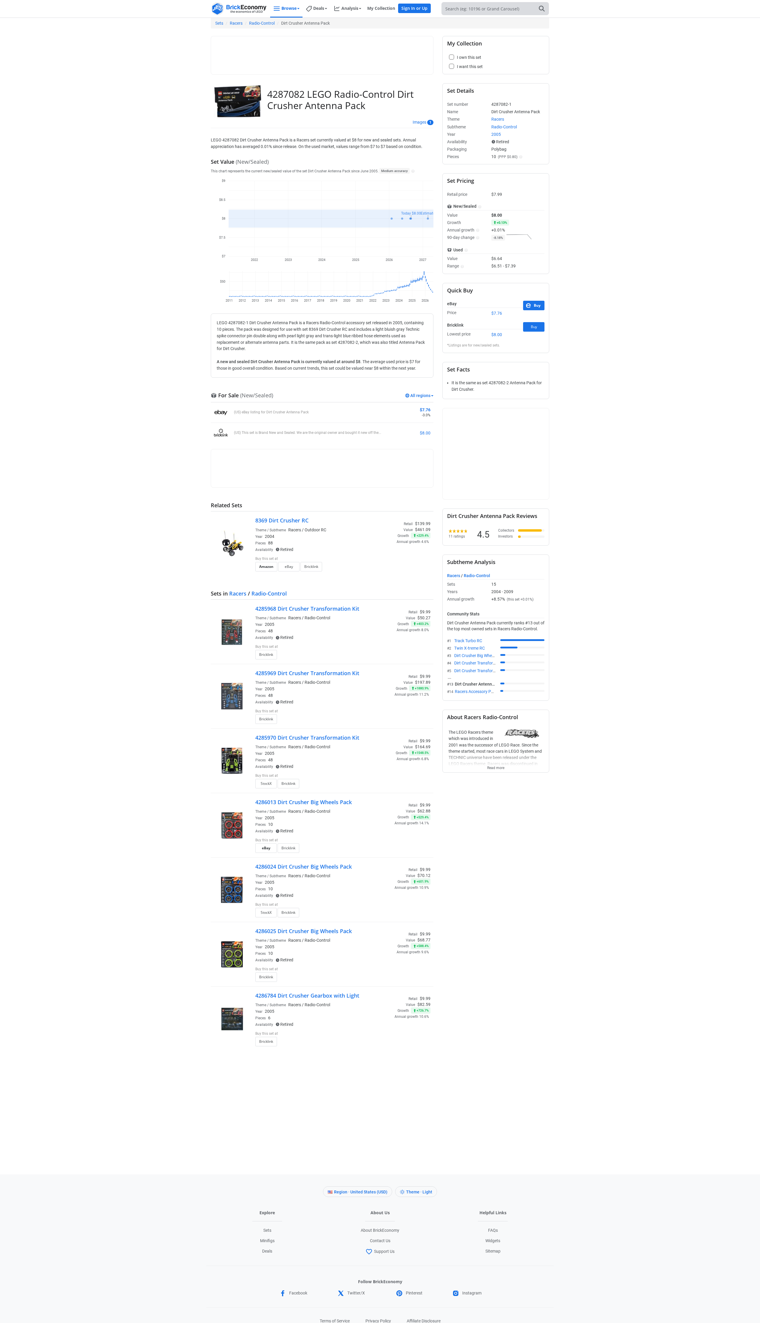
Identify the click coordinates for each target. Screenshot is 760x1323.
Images (419, 122)
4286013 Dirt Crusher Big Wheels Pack (303, 802)
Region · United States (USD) (360, 1192)
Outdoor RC (315, 529)
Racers (236, 23)
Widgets (492, 1240)
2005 (269, 624)
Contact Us (380, 1240)
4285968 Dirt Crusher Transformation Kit (307, 608)
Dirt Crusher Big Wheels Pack (480, 655)
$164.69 (422, 746)
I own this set (393, 559)
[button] (412, 170)
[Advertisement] (322, 52)
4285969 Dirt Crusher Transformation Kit (307, 673)
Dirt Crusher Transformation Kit (483, 663)
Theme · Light (419, 1192)
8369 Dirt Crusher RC (281, 520)
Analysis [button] (349, 8)
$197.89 (422, 682)
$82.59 (423, 1004)
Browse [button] (289, 8)
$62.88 (423, 811)
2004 (269, 536)
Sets (219, 23)
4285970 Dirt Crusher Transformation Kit (307, 737)
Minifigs (267, 1240)
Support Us (384, 1251)
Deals (267, 1251)
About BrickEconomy (380, 1230)
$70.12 (423, 875)
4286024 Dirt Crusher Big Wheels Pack (303, 866)
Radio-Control (262, 23)
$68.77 (423, 940)
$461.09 (422, 529)
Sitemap (493, 1251)
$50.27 (423, 617)
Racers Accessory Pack (476, 691)
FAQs (493, 1230)
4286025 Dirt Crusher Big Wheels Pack (303, 931)
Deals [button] (318, 8)
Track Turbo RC (468, 640)
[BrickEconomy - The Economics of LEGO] (239, 9)
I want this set (394, 568)
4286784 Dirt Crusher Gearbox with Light (307, 995)
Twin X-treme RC (469, 648)
